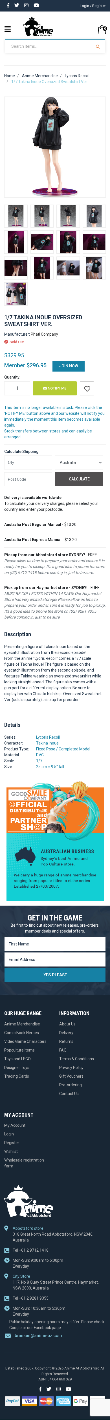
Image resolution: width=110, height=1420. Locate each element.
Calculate (79, 479)
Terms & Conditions (76, 1059)
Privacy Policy (71, 1067)
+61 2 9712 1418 (31, 1250)
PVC (40, 755)
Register (11, 1142)
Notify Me (56, 388)
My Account (14, 1125)
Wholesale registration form (24, 1163)
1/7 (39, 761)
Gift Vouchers (71, 1076)
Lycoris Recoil (48, 737)
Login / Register (93, 6)
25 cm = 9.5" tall (50, 766)
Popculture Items (19, 1050)
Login (9, 1134)
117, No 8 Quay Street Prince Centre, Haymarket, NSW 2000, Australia (56, 1285)
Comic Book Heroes (21, 1032)
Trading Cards (16, 1076)
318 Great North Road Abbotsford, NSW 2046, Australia (53, 1237)
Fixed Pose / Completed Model (63, 749)
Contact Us (69, 1093)
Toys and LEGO (17, 1059)
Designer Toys (16, 1067)
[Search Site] (99, 46)
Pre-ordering (70, 1085)
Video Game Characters (25, 1041)
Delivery (66, 1032)
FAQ (63, 1050)
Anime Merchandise (22, 1024)
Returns (66, 1041)
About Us (67, 1024)
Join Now (68, 366)
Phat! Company (44, 334)
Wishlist (11, 1151)
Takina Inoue (47, 743)
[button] (87, 388)
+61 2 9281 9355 (31, 1298)
